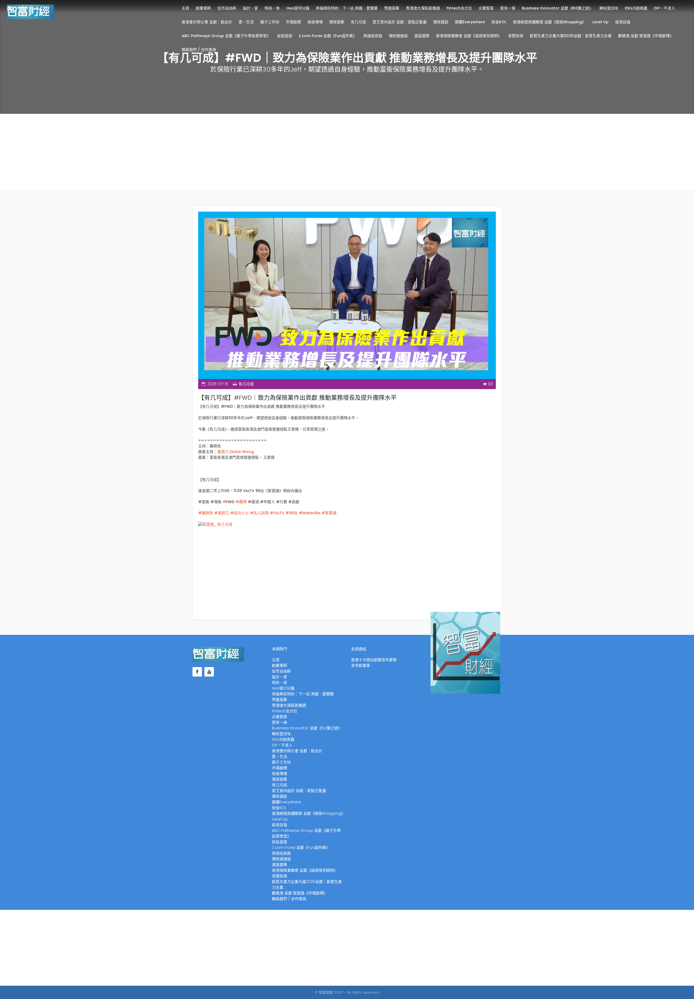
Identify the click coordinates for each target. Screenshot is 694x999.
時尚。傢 (272, 8)
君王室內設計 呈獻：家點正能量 (399, 22)
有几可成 (358, 22)
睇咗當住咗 (608, 8)
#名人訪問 (259, 513)
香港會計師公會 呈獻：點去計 (207, 22)
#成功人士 (239, 513)
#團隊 (242, 502)
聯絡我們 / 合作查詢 (199, 49)
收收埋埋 (315, 22)
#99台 (291, 513)
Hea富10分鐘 (297, 8)
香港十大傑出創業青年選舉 (374, 659)
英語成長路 (372, 35)
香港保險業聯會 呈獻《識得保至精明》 (469, 35)
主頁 (185, 8)
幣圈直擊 (391, 8)
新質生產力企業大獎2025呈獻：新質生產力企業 (571, 35)
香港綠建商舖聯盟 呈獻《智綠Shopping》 (549, 22)
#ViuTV (276, 513)
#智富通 (328, 513)
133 (490, 384)
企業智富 (486, 8)
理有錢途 (440, 22)
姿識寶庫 (421, 35)
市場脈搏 (293, 22)
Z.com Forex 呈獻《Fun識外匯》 (328, 35)
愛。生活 (246, 22)
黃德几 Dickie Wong (235, 451)
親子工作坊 (269, 22)
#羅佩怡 (205, 513)
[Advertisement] (347, 152)
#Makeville (309, 513)
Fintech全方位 (459, 8)
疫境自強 (622, 22)
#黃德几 (221, 513)
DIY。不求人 (664, 8)
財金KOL (498, 22)
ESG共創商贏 (636, 8)
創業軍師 (203, 8)
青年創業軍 (360, 665)
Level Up (600, 22)
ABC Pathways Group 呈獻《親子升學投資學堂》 (226, 35)
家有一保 (507, 8)
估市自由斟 (226, 8)
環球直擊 (336, 22)
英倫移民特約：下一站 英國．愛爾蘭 (347, 8)
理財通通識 (398, 35)
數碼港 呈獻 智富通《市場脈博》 (645, 35)
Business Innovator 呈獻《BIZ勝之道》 (557, 8)
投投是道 (284, 35)
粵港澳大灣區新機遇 (423, 8)
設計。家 (250, 8)
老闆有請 (515, 35)
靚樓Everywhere (470, 22)
